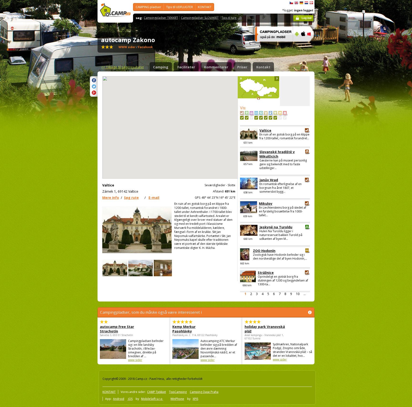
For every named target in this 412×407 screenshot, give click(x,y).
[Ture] (270, 118)
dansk (311, 3)
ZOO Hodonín (264, 250)
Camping (160, 67)
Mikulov (265, 203)
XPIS (195, 399)
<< (122, 67)
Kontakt (263, 67)
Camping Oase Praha (204, 392)
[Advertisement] (334, 143)
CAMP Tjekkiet (156, 392)
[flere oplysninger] (272, 44)
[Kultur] (275, 118)
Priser (242, 67)
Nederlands (306, 3)
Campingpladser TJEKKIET (161, 18)
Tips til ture (229, 18)
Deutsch (301, 3)
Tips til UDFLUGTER (179, 7)
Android (118, 399)
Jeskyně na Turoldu (275, 227)
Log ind (306, 18)
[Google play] (296, 44)
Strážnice (266, 272)
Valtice (265, 130)
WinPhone (177, 399)
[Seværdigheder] (242, 118)
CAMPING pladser (148, 7)
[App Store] (303, 44)
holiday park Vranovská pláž (265, 328)
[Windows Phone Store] (312, 44)
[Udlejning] (280, 118)
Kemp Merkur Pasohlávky (184, 328)
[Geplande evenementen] (285, 118)
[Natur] (246, 118)
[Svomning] (256, 118)
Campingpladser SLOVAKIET (200, 18)
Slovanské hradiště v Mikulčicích (277, 154)
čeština (291, 3)
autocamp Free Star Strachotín (117, 328)
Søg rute (131, 197)
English (296, 3)
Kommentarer (216, 67)
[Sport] (261, 118)
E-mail (154, 197)
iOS (130, 399)
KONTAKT (204, 7)
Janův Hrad (268, 180)
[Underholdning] (266, 118)
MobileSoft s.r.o (152, 399)
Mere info (110, 197)
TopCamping (178, 392)
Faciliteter (186, 67)
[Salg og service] (251, 118)
